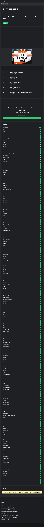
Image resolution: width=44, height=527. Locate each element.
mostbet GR (5, 318)
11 (3, 338)
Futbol (4, 245)
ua (3, 361)
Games (4, 148)
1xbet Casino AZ (6, 157)
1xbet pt (4, 370)
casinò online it (5, 441)
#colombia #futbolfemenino (15, 505)
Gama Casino (5, 278)
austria (4, 316)
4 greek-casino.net (6, 348)
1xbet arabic (5, 325)
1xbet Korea (5, 172)
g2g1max (4, 434)
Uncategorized (5, 127)
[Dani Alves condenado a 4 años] (6, 84)
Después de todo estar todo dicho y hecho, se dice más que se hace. (21, 92)
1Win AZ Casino (6, 331)
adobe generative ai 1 (6, 374)
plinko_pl (4, 286)
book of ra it (5, 213)
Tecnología (5, 196)
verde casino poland (6, 447)
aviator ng (5, 310)
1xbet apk (4, 290)
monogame (5, 258)
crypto (4, 381)
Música (4, 187)
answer (4, 394)
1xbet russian (5, 163)
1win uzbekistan (6, 439)
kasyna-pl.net (5, 250)
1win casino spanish (6, 178)
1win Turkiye (5, 209)
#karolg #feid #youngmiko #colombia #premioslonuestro (9, 511)
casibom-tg (5, 282)
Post (4, 129)
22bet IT (4, 366)
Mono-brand (5, 185)
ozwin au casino (5, 452)
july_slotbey (5, 241)
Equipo (2, 517)
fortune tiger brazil (6, 293)
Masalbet (4, 222)
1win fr (4, 256)
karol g (6, 517)
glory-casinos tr (5, 449)
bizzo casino (5, 454)
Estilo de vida (5, 194)
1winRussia (5, 409)
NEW (4, 183)
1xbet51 (4, 336)
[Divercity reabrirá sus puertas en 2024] (6, 74)
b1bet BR (4, 288)
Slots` (4, 383)
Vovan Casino (5, 473)
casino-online (5, 351)
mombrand (5, 391)
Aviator (4, 232)
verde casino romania (6, 252)
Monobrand (5, 136)
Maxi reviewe (5, 323)
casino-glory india (6, 329)
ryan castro (7, 519)
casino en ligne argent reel (7, 262)
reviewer (4, 140)
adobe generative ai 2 (6, 387)
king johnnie (5, 207)
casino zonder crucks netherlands (8, 153)
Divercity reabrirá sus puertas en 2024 (16, 72)
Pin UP (4, 271)
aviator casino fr (6, 385)
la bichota (10, 517)
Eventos (4, 428)
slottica (4, 475)
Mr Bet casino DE (6, 295)
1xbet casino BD (6, 224)
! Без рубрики (5, 166)
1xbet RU (4, 357)
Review (4, 144)
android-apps (5, 456)
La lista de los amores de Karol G (15, 87)
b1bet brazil (5, 353)
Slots (4, 159)
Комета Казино (5, 398)
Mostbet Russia (5, 413)
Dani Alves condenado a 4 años (15, 82)
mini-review (5, 181)
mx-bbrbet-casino (6, 389)
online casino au (6, 406)
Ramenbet (5, 419)
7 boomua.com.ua (6, 376)
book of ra (5, 400)
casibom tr (5, 482)
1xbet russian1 (5, 155)
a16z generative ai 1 (6, 254)
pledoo (4, 437)
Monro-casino (5, 280)
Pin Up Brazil (5, 355)
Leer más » (5, 23)
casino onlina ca (5, 467)
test (3, 432)
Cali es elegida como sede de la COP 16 (16, 77)
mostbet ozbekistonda (6, 396)
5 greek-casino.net (6, 346)
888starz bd (5, 471)
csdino (4, 372)
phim (4, 215)
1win (4, 426)
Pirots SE (4, 314)
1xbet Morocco (5, 445)
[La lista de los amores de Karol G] (6, 89)
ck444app (16, 515)
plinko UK (5, 174)
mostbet (4, 217)
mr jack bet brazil (6, 368)
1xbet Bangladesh (6, 464)
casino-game (5, 228)
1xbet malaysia (5, 477)
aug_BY (4, 363)
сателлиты (5, 247)
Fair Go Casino (5, 275)
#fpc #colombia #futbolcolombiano (6, 509)
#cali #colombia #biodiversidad (5, 505)
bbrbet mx (5, 411)
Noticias (4, 191)
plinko (4, 142)
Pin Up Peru (5, 176)
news (4, 131)
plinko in (4, 312)
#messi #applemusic (4, 513)
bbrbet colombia (6, 297)
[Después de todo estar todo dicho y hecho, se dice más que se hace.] (6, 94)
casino (4, 133)
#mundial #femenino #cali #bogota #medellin (7, 515)
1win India (5, 269)
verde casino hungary (6, 284)
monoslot (4, 443)
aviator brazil (5, 273)
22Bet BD (5, 301)
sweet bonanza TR (6, 469)
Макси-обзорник (6, 260)
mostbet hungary (6, 462)
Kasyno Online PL (6, 404)
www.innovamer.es (6, 402)
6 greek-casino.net (6, 344)
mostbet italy (5, 460)
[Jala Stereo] (6, 1)
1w (3, 333)
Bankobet (4, 243)
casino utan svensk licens (7, 308)
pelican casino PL (6, 202)
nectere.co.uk (5, 424)
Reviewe (4, 146)
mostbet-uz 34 (15, 517)
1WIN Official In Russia (7, 189)
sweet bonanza (5, 200)
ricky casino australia (6, 230)
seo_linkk (4, 303)
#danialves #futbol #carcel (5, 507)
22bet (4, 226)
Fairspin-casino (5, 430)
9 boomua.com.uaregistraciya (8, 299)
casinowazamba (5, 170)
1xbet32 (4, 340)
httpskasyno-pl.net (6, 458)
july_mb (4, 237)
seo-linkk (4, 198)
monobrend (5, 161)
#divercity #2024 (12, 507)
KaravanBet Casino (6, 305)
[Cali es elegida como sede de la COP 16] (6, 79)
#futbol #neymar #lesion (16, 509)
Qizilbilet (4, 359)
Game (4, 204)
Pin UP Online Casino (6, 342)
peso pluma (3, 519)
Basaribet (4, 417)
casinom (4, 421)
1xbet (4, 151)
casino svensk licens (6, 239)
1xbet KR (4, 265)
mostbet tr (5, 168)
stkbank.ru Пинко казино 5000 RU (9, 415)
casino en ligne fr (6, 138)
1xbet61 (4, 327)
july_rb (4, 235)
